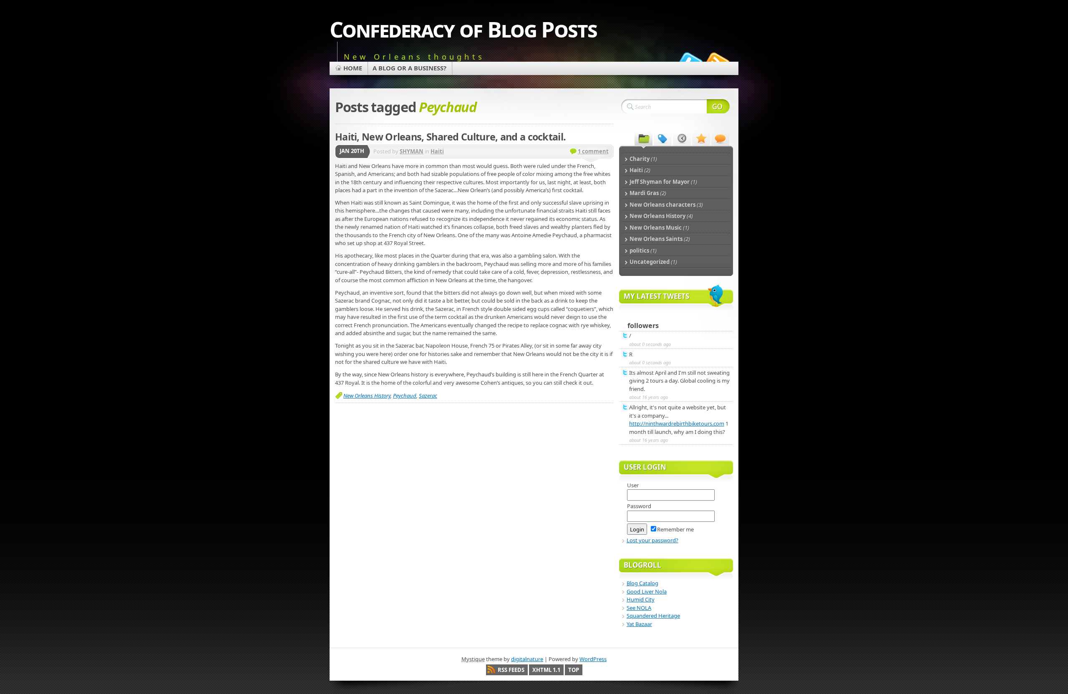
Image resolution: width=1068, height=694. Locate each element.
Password (639, 506)
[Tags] (663, 138)
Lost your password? (652, 540)
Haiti (437, 151)
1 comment (593, 151)
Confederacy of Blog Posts (463, 29)
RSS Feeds (511, 670)
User (633, 485)
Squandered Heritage (653, 615)
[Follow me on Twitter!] (689, 60)
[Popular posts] (701, 138)
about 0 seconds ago (650, 344)
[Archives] (682, 138)
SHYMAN (411, 151)
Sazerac (428, 395)
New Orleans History (366, 395)
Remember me (675, 529)
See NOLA (639, 607)
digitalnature (527, 659)
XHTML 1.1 (546, 670)
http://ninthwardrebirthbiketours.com (676, 423)
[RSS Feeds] (716, 60)
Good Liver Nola (647, 591)
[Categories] (643, 138)
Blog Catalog (642, 583)
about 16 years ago (648, 397)
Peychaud (404, 395)
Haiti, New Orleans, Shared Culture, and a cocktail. (450, 136)
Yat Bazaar (639, 624)
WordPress (593, 659)
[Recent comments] (720, 138)
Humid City (641, 599)
